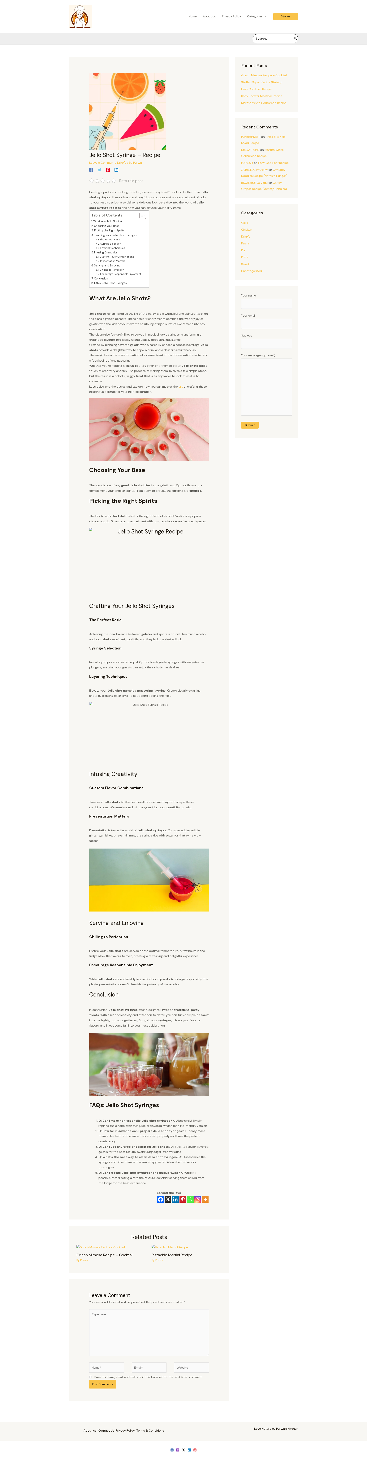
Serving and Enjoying (107, 265)
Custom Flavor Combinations (117, 256)
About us (90, 1431)
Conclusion (101, 278)
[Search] (295, 38)
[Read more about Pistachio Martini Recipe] (170, 1247)
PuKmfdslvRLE (250, 137)
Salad (245, 264)
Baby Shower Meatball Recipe (261, 96)
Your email (248, 316)
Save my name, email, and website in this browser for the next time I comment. (148, 1377)
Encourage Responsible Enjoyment (120, 274)
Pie (243, 250)
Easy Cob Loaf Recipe (256, 89)
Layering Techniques (112, 248)
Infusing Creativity (106, 252)
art (181, 387)
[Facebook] (91, 169)
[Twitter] (99, 169)
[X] (168, 1199)
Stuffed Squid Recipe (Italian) (261, 82)
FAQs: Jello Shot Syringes (110, 283)
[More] (205, 1199)
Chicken (246, 230)
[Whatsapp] (190, 1199)
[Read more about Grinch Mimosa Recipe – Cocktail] (100, 1247)
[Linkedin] (116, 169)
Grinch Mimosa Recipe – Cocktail (104, 1254)
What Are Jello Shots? (107, 221)
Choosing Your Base (106, 226)
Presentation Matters (112, 261)
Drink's (121, 163)
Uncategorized (251, 271)
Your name (248, 295)
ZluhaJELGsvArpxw (254, 170)
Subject (246, 335)
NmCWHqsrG (250, 150)
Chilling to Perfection (112, 269)
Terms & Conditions (150, 1431)
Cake (244, 223)
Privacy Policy (125, 1431)
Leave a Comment (101, 163)
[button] (264, 16)
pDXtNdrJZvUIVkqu (254, 183)
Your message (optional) (258, 355)
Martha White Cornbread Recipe (264, 103)
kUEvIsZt (247, 163)
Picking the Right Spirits (109, 230)
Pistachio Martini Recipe (172, 1254)
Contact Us (106, 1431)
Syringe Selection (110, 243)
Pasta (245, 243)
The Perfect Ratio (110, 239)
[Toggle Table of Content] (140, 215)
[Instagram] (197, 1199)
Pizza (244, 257)
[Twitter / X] (183, 1450)
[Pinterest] (108, 169)
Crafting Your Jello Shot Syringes (115, 235)
